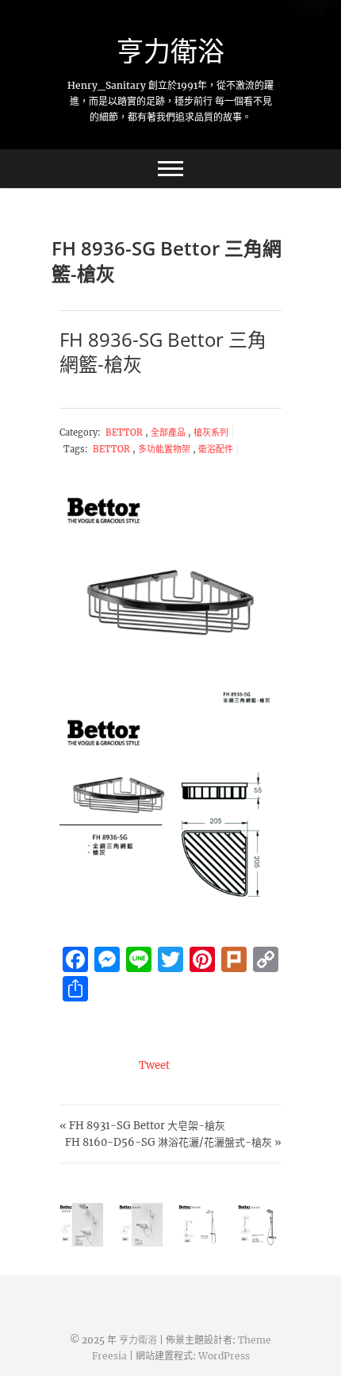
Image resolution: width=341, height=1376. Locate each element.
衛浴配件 (215, 449)
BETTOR (125, 432)
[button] (170, 601)
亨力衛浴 (170, 51)
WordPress (224, 1356)
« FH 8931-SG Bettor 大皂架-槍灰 (142, 1125)
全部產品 (169, 432)
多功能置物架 (164, 449)
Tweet (154, 1065)
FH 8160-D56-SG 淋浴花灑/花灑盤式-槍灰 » (173, 1142)
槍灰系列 (210, 432)
